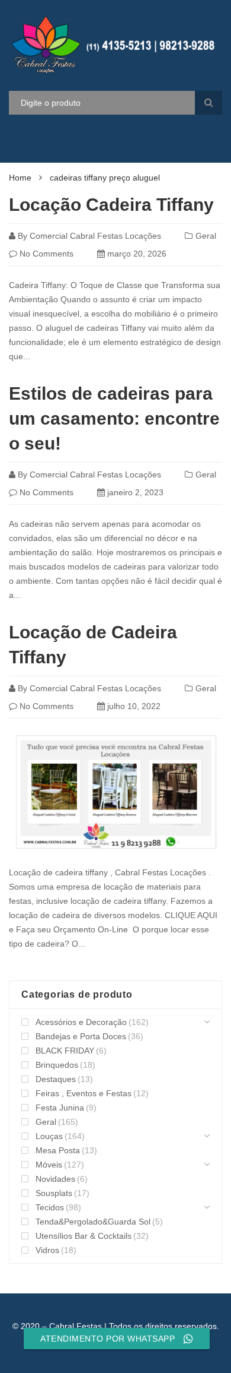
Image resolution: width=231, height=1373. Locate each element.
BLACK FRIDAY (65, 1050)
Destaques (56, 1079)
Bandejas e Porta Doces (81, 1036)
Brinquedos (57, 1065)
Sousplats (54, 1193)
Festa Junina (60, 1107)
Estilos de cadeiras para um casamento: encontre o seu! (114, 418)
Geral (205, 236)
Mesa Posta (58, 1150)
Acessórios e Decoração (81, 1022)
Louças (49, 1136)
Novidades (55, 1179)
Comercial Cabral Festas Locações (95, 236)
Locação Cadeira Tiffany (111, 204)
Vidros (47, 1250)
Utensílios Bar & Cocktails (83, 1236)
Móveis (49, 1164)
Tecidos (50, 1207)
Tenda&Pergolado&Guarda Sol (93, 1221)
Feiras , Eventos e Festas (83, 1093)
